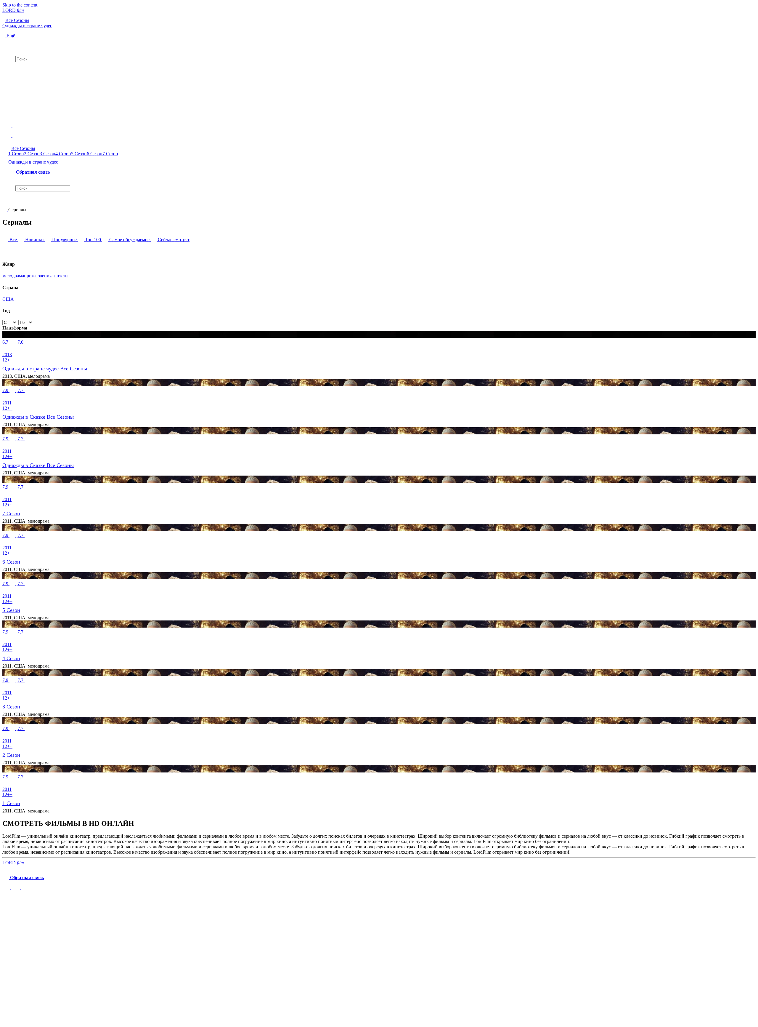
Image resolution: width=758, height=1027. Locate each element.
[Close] (8, 900)
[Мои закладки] (379, 67)
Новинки (34, 239)
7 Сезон (110, 153)
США (8, 299)
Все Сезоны (23, 148)
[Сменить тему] (379, 120)
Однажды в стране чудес (33, 161)
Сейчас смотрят (173, 239)
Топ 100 (93, 239)
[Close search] (5, 201)
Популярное (64, 239)
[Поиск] (379, 44)
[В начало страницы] (6, 887)
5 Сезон (79, 153)
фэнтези (60, 275)
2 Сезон (32, 153)
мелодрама (13, 275)
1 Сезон (16, 153)
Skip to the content (19, 4)
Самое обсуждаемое (129, 239)
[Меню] (379, 133)
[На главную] (5, 209)
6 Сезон (94, 153)
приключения (38, 275)
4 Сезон (63, 153)
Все (13, 239)
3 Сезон (47, 153)
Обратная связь (32, 172)
